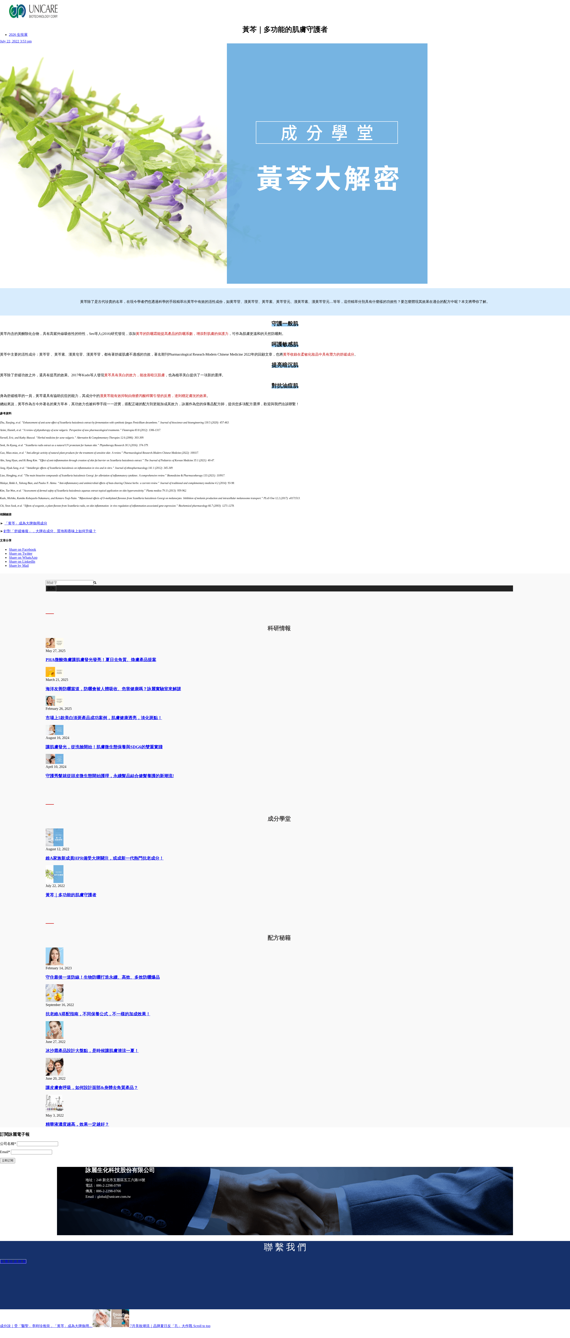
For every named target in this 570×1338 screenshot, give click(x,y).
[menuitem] (18, 34)
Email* (5, 1152)
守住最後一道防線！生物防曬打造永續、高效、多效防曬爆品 (103, 977)
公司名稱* (8, 1144)
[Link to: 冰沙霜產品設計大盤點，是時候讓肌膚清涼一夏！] (54, 1038)
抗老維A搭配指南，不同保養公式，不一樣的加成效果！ (98, 1014)
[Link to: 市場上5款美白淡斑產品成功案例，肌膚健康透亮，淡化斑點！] (54, 704)
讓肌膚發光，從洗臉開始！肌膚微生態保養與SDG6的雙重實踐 (104, 747)
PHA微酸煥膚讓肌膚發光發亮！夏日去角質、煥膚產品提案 (101, 659)
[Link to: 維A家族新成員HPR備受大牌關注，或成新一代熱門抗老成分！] (54, 845)
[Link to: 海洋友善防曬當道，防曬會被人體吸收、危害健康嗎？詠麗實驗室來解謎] (54, 676)
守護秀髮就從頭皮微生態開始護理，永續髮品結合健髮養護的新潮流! (110, 775)
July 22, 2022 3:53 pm (16, 41)
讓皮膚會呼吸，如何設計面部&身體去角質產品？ (92, 1087)
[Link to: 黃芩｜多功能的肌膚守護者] (54, 882)
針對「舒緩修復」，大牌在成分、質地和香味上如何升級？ (50, 531)
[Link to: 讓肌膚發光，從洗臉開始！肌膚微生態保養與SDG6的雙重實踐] (54, 734)
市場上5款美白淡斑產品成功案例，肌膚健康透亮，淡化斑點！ (104, 717)
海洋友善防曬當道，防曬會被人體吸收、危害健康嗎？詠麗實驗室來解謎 (113, 688)
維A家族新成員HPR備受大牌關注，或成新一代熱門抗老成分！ (105, 858)
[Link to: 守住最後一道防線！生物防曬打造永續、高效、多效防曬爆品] (54, 964)
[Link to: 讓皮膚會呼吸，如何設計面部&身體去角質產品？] (54, 1074)
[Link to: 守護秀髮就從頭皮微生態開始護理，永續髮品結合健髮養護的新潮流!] (54, 763)
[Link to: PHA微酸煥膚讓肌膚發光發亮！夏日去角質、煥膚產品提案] (54, 647)
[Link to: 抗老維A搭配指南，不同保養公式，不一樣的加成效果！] (54, 1001)
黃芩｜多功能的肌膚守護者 (71, 895)
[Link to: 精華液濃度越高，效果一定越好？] (54, 1111)
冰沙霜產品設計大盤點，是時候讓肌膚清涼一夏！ (92, 1050)
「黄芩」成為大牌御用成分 (25, 523)
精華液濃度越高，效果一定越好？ (77, 1124)
